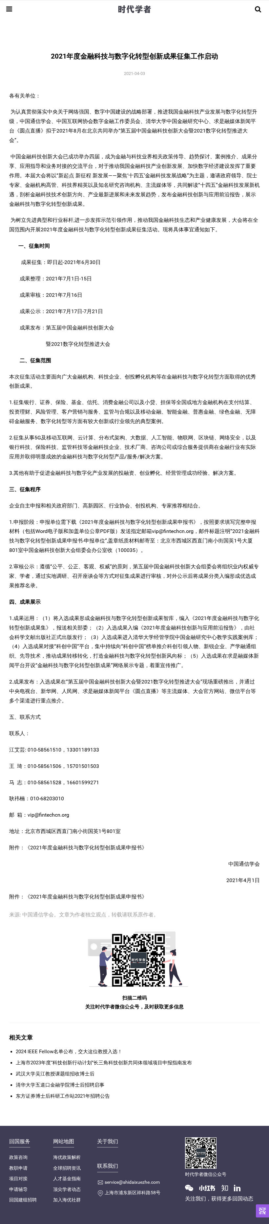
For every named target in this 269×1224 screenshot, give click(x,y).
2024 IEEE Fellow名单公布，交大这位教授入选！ (69, 1052)
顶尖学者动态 (67, 1189)
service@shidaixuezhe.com (132, 1182)
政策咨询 (18, 1157)
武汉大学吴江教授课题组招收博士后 (55, 1074)
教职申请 (18, 1168)
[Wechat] (191, 1187)
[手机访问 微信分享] (262, 1210)
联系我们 (107, 1166)
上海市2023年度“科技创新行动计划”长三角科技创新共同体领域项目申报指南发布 (104, 1063)
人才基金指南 (67, 1178)
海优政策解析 (67, 1157)
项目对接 (18, 1178)
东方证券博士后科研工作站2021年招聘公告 (63, 1096)
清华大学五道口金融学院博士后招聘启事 (60, 1085)
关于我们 (107, 1141)
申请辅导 (18, 1189)
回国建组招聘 (23, 1199)
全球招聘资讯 (67, 1168)
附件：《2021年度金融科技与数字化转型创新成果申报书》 (78, 897)
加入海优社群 (67, 1199)
